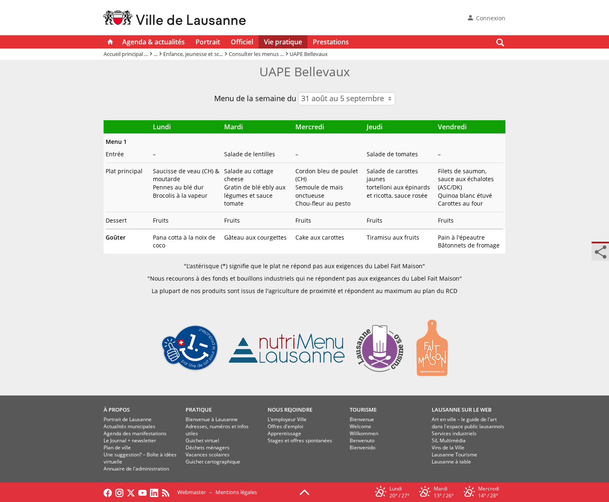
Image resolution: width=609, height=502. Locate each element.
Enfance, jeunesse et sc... (193, 54)
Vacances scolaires (208, 454)
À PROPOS (117, 409)
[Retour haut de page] (304, 491)
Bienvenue (362, 419)
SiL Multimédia (449, 440)
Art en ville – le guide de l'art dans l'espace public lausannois (468, 423)
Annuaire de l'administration (136, 468)
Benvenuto (362, 440)
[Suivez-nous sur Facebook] (108, 492)
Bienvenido (362, 447)
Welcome (360, 426)
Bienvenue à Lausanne (212, 419)
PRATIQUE (199, 409)
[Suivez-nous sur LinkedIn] (154, 492)
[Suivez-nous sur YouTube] (142, 492)
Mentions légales (236, 492)
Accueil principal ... (126, 54)
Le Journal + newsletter (130, 440)
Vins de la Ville (448, 447)
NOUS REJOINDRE (290, 409)
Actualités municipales (129, 426)
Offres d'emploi (285, 426)
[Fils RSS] (168, 492)
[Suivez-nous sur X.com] (131, 492)
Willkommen (364, 433)
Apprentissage (284, 433)
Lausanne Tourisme (454, 454)
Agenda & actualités (153, 41)
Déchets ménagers (208, 447)
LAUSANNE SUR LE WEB (462, 409)
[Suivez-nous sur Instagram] (119, 492)
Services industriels (454, 433)
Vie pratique (283, 41)
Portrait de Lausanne (128, 419)
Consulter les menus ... (256, 54)
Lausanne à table (451, 461)
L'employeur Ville (287, 419)
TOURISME (363, 409)
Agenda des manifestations (135, 433)
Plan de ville (117, 447)
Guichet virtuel (202, 440)
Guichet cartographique (213, 461)
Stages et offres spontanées (300, 440)
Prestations (331, 41)
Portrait (208, 41)
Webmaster (191, 492)
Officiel (242, 41)
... (155, 54)
